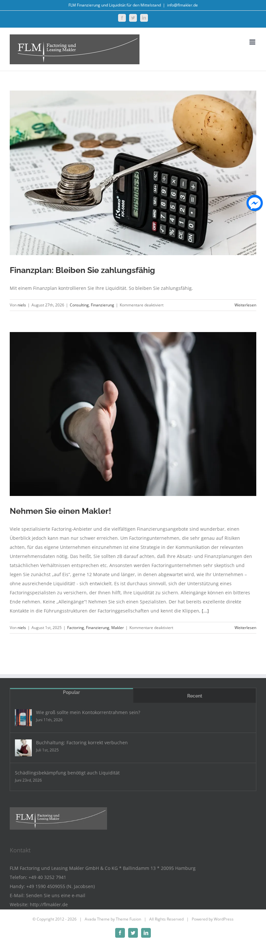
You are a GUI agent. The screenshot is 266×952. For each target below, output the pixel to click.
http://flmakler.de (49, 904)
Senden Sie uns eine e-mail (55, 895)
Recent (194, 696)
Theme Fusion (128, 919)
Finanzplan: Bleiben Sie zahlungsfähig (82, 270)
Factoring (75, 627)
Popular (71, 692)
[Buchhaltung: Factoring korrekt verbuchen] (23, 747)
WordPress (224, 919)
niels (22, 305)
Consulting (79, 305)
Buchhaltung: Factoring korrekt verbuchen (82, 742)
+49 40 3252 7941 (47, 877)
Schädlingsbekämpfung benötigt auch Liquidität (67, 773)
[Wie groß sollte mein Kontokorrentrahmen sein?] (23, 717)
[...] (205, 611)
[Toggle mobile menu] (252, 42)
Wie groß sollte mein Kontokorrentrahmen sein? (88, 712)
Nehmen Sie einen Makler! (60, 511)
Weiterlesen (245, 305)
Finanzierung (102, 305)
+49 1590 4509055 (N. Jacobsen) (60, 886)
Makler (117, 627)
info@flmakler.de (182, 5)
